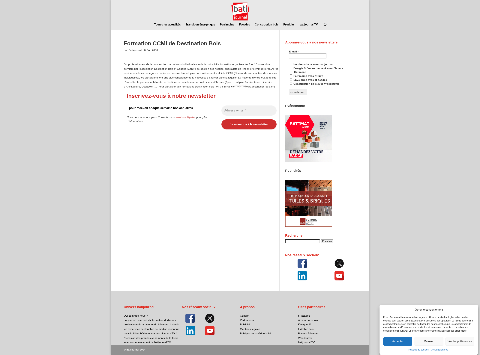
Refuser (429, 341)
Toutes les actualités (167, 24)
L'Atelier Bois (306, 328)
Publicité (245, 324)
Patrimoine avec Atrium (308, 75)
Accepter (397, 341)
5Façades (304, 315)
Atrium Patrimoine (308, 319)
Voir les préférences (460, 341)
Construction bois (266, 24)
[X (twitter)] (339, 263)
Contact (244, 315)
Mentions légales (439, 349)
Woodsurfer (305, 337)
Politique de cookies (418, 349)
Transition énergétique (200, 24)
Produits (289, 24)
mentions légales (186, 117)
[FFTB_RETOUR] (308, 225)
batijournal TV (308, 24)
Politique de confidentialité (255, 333)
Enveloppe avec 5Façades (310, 79)
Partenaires (247, 319)
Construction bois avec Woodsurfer (316, 83)
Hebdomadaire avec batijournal (313, 64)
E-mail (293, 51)
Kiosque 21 (304, 324)
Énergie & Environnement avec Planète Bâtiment (318, 70)
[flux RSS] (302, 263)
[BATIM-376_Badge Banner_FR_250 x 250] (308, 160)
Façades (244, 24)
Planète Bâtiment (308, 333)
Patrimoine (227, 24)
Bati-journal (135, 50)
